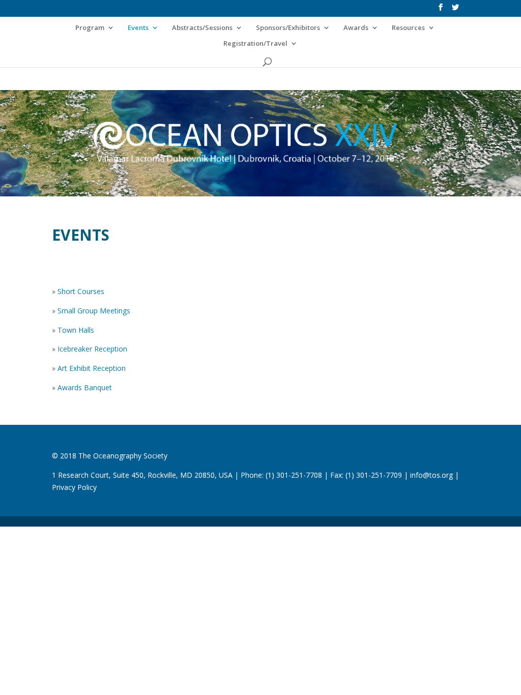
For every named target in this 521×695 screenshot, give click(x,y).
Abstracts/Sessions (202, 28)
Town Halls (75, 330)
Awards (355, 28)
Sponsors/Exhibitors (288, 28)
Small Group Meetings (93, 310)
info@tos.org (431, 475)
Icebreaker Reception (92, 349)
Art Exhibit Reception (91, 368)
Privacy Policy (74, 487)
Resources (408, 28)
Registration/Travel (255, 44)
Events (138, 28)
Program (89, 28)
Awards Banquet (84, 387)
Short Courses (80, 291)
